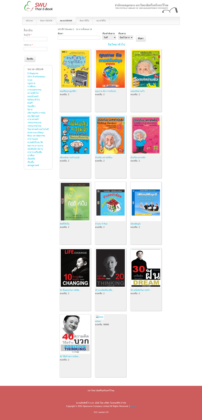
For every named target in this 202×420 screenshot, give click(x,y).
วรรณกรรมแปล (34, 122)
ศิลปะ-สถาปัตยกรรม (36, 136)
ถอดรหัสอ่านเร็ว (138, 91)
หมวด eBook (66, 21)
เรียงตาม (122, 33)
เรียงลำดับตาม (108, 33)
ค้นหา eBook (46, 21)
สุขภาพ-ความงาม (35, 145)
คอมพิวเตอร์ (32, 96)
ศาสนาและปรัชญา (35, 132)
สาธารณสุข (32, 139)
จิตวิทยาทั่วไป (116, 44)
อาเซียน (31, 155)
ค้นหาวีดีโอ (84, 21)
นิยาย (30, 109)
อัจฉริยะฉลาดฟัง (138, 157)
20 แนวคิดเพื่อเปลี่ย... (104, 290)
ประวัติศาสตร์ (33, 116)
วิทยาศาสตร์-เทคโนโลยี (38, 129)
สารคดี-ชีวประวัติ (35, 142)
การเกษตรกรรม (34, 90)
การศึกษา (31, 86)
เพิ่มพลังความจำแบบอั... (70, 157)
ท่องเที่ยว (31, 106)
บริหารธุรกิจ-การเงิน (36, 113)
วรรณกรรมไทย (34, 126)
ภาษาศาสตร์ (33, 119)
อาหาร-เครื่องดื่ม (34, 152)
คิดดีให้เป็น (64, 224)
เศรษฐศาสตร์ (33, 165)
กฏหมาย (31, 83)
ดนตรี (30, 103)
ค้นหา (60, 33)
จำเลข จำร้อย (101, 224)
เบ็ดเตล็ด (31, 159)
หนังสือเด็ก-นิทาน (35, 149)
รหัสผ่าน (28, 45)
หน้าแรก (29, 21)
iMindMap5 (135, 224)
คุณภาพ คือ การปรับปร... (106, 91)
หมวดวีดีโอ (101, 21)
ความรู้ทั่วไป (33, 93)
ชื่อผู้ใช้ (27, 35)
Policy (133, 406)
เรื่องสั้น (30, 162)
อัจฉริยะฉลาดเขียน (103, 157)
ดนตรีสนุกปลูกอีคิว (68, 91)
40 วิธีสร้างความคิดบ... (70, 356)
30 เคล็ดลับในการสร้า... (141, 290)
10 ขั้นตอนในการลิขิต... (70, 290)
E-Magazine (32, 73)
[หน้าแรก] (27, 11)
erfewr (98, 321)
